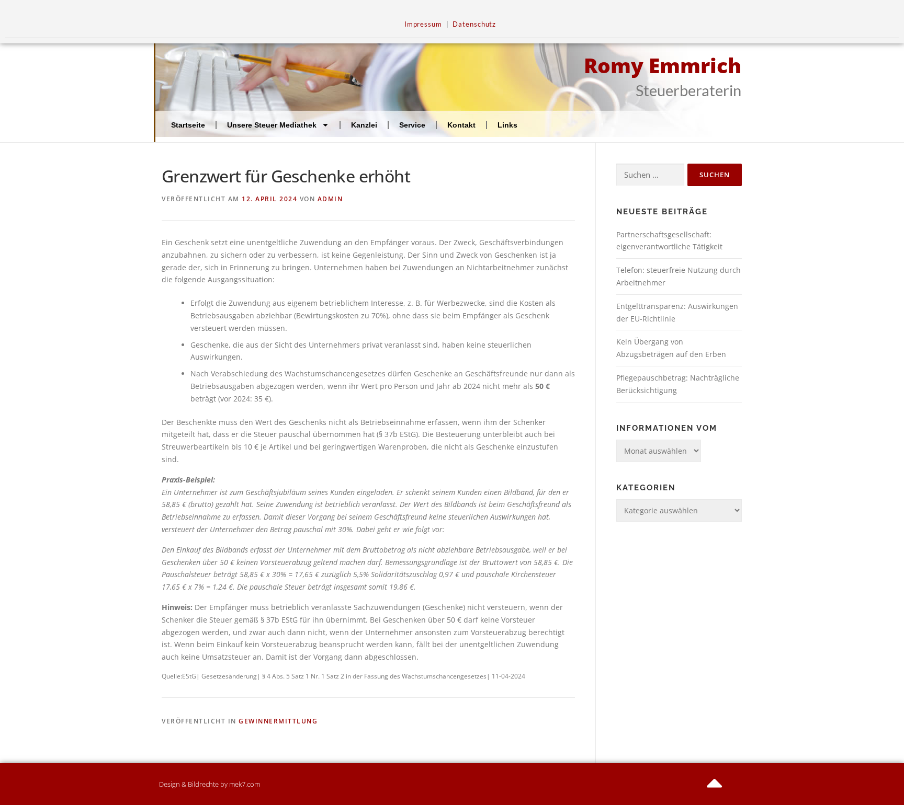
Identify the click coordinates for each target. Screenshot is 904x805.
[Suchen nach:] (650, 175)
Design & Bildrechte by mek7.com (209, 784)
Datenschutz (474, 24)
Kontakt (461, 125)
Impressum (423, 24)
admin (330, 198)
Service (412, 125)
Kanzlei (364, 125)
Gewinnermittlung (278, 721)
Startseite (188, 125)
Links (507, 125)
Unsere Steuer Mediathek (272, 125)
